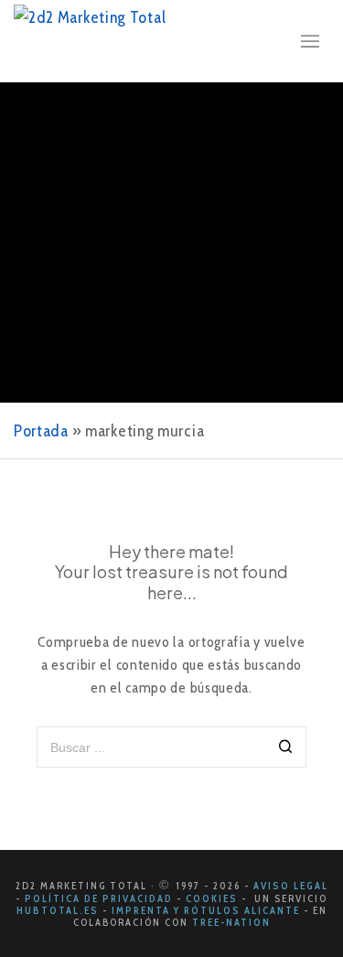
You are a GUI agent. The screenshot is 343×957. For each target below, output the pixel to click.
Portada (41, 431)
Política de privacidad (99, 898)
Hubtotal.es (57, 910)
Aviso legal (290, 885)
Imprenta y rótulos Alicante (208, 910)
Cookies (212, 898)
